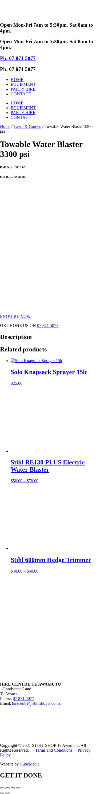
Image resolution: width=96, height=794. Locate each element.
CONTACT (21, 94)
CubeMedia (29, 764)
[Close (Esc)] (18, 788)
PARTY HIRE (23, 89)
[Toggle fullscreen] (7, 788)
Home (5, 126)
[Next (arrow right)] (7, 793)
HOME (17, 79)
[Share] (13, 788)
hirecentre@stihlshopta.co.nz (36, 703)
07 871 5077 (47, 325)
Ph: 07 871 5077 (18, 58)
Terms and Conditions (53, 750)
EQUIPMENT (23, 84)
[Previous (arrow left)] (2, 793)
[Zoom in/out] (2, 788)
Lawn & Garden (27, 126)
